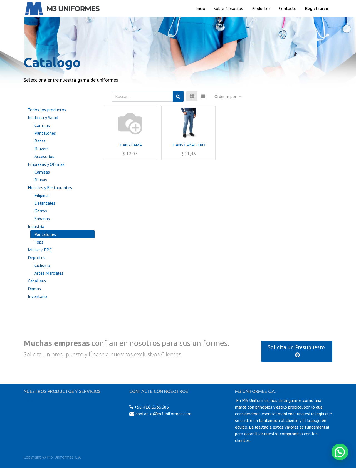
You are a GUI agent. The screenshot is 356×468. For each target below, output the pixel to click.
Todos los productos (47, 109)
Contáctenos (141, 400)
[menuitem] (200, 8)
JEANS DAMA (130, 145)
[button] (227, 96)
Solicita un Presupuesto (297, 347)
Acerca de (288, 392)
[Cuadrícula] (191, 96)
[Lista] (202, 96)
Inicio (28, 400)
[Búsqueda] (178, 96)
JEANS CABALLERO (188, 145)
